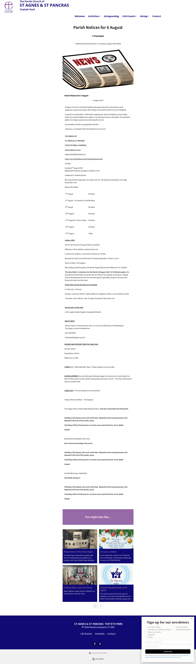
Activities (93, 16)
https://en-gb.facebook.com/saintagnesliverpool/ (84, 159)
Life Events (128, 16)
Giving (143, 16)
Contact (156, 16)
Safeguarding (111, 16)
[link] (94, 16)
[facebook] (94, 643)
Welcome (80, 16)
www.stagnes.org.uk (73, 150)
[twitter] (100, 643)
